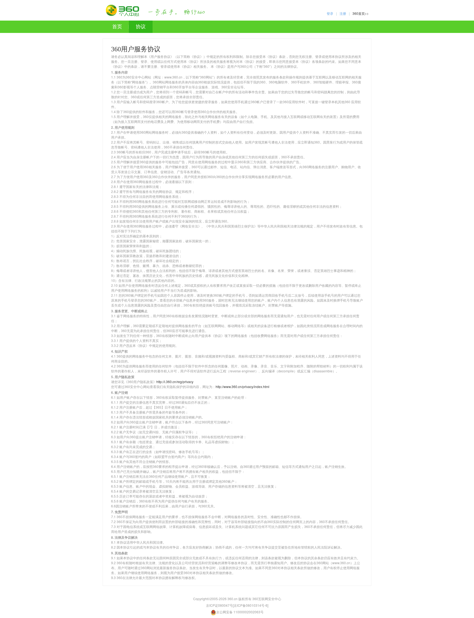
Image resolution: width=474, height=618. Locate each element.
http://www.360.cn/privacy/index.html (242, 386)
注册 (343, 13)
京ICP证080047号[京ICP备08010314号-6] (237, 605)
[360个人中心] (155, 10)
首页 (117, 26)
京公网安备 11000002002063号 (240, 611)
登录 (330, 13)
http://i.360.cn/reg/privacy (174, 381)
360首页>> (360, 13)
